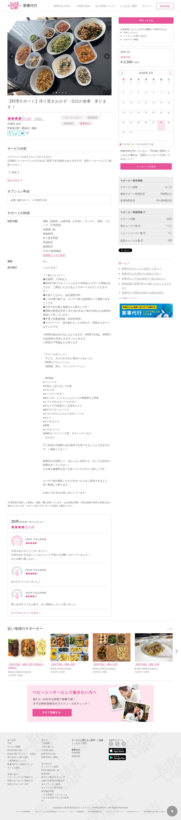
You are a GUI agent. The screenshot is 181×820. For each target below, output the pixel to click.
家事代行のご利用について (20, 763)
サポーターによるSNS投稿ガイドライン (50, 811)
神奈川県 (14, 128)
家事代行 (85, 123)
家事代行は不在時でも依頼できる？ (141, 273)
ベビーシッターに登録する (20, 776)
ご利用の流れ (47, 750)
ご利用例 (45, 742)
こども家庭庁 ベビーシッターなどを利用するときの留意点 (55, 797)
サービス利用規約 (23, 811)
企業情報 (76, 752)
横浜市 (25, 128)
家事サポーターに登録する (20, 780)
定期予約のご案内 (49, 756)
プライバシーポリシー (114, 811)
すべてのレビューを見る (24, 612)
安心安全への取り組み (18, 756)
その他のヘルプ (127, 298)
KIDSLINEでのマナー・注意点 (21, 753)
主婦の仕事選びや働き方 (53, 780)
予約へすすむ (146, 20)
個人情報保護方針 (95, 811)
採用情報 (76, 756)
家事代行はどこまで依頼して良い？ (141, 268)
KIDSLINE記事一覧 (50, 769)
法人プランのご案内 (50, 783)
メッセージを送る (146, 166)
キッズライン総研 (49, 766)
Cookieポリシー (133, 811)
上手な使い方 (47, 746)
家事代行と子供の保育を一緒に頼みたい (144, 278)
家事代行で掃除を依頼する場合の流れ (143, 292)
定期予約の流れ (48, 753)
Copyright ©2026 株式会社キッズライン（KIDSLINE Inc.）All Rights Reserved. (90, 807)
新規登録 (165, 6)
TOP (9, 742)
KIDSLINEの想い (15, 750)
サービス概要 (13, 746)
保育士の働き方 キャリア (53, 776)
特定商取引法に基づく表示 (154, 811)
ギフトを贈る (13, 767)
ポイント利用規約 (77, 811)
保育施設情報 (47, 790)
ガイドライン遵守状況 (51, 787)
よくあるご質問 (79, 742)
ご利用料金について (17, 760)
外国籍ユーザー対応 (54, 255)
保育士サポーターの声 (18, 783)
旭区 (34, 128)
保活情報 (45, 773)
